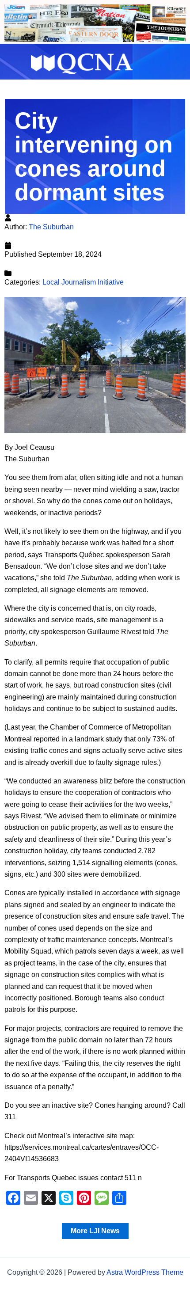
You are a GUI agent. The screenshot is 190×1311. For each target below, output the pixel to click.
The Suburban (51, 227)
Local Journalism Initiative (83, 282)
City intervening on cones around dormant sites (94, 156)
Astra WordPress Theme (144, 1272)
